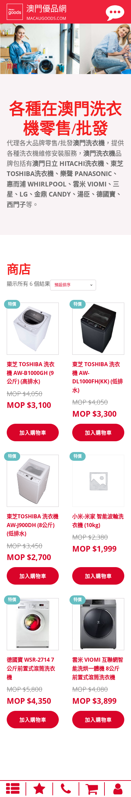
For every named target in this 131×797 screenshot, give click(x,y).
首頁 (12, 66)
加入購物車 (32, 432)
